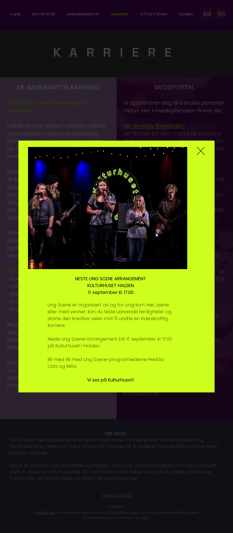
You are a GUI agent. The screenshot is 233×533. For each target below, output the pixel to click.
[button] (201, 151)
